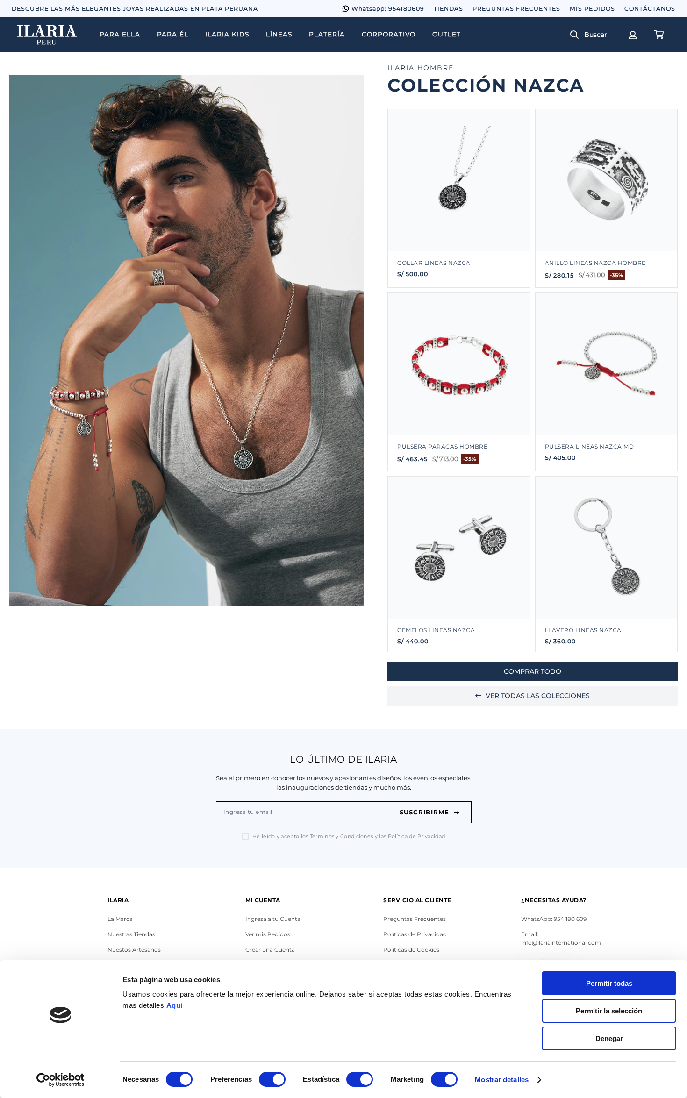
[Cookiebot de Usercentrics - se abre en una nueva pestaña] (60, 1080)
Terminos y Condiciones (341, 836)
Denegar (609, 1038)
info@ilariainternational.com (561, 942)
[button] (592, 35)
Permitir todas (609, 983)
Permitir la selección (609, 1011)
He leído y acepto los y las (348, 837)
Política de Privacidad (416, 836)
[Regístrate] (632, 35)
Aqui (174, 1005)
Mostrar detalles (502, 1080)
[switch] (272, 1079)
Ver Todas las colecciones (538, 696)
